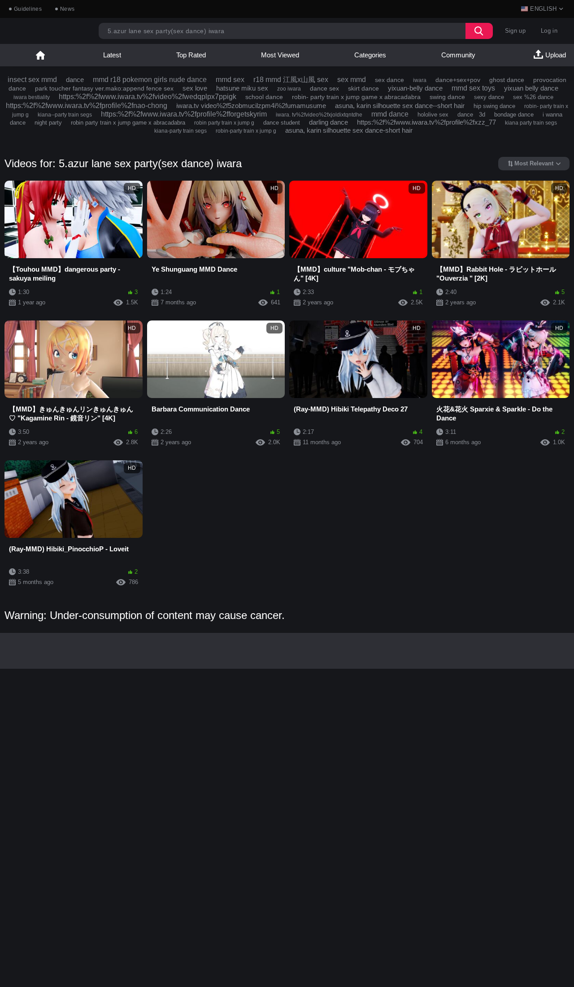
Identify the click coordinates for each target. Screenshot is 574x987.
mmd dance (390, 114)
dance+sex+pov (457, 79)
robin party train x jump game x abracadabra (128, 122)
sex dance (389, 79)
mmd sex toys (473, 88)
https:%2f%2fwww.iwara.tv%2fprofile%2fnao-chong (86, 105)
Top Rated (191, 55)
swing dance (447, 96)
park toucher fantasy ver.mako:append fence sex (104, 88)
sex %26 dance (533, 97)
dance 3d (471, 114)
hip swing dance (494, 106)
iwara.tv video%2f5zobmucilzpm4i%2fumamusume (251, 105)
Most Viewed (280, 55)
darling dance (328, 122)
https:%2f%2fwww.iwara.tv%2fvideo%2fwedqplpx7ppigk (147, 96)
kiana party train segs (531, 123)
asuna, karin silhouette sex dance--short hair (400, 105)
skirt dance (363, 88)
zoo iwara (289, 89)
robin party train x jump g (224, 123)
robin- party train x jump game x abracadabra (356, 96)
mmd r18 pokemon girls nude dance (150, 79)
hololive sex (432, 114)
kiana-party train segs (180, 131)
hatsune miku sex (242, 88)
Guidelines (28, 9)
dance (75, 79)
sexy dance (489, 97)
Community (458, 55)
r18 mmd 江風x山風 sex (290, 79)
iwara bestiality (31, 97)
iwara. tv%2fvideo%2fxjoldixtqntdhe (319, 115)
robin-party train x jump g (246, 131)
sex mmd (351, 79)
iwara (419, 80)
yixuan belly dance (531, 88)
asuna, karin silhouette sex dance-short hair (349, 130)
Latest (112, 55)
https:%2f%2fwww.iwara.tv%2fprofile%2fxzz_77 (426, 122)
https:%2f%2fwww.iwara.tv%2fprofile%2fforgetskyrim (184, 114)
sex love (195, 88)
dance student (281, 122)
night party (48, 122)
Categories (370, 55)
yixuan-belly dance (415, 88)
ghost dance (506, 79)
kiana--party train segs (65, 115)
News (67, 9)
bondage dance (514, 114)
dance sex (324, 88)
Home (40, 55)
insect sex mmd (32, 79)
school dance (264, 96)
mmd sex (230, 79)
